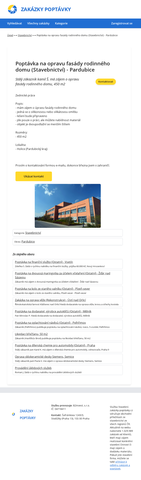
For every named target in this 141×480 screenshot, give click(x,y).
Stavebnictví (33, 233)
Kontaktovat (105, 81)
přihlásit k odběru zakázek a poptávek (120, 465)
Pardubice (28, 241)
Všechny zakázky (38, 23)
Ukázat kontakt (34, 176)
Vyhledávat (14, 23)
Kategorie (61, 23)
